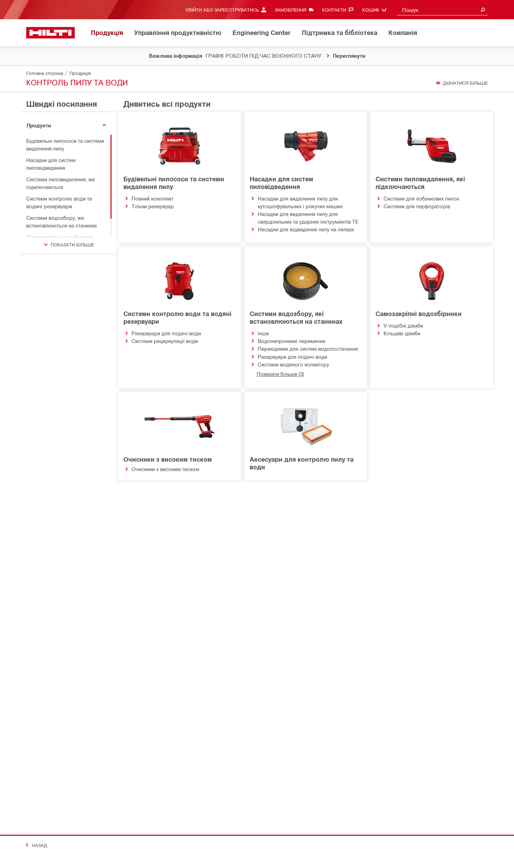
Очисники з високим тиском (167, 459)
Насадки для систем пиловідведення (281, 182)
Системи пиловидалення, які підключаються (420, 182)
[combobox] (442, 9)
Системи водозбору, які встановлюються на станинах (296, 317)
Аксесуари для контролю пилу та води (302, 463)
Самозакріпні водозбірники (419, 313)
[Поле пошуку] (483, 9)
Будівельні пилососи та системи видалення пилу (173, 182)
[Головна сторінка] (50, 32)
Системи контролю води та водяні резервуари (177, 317)
